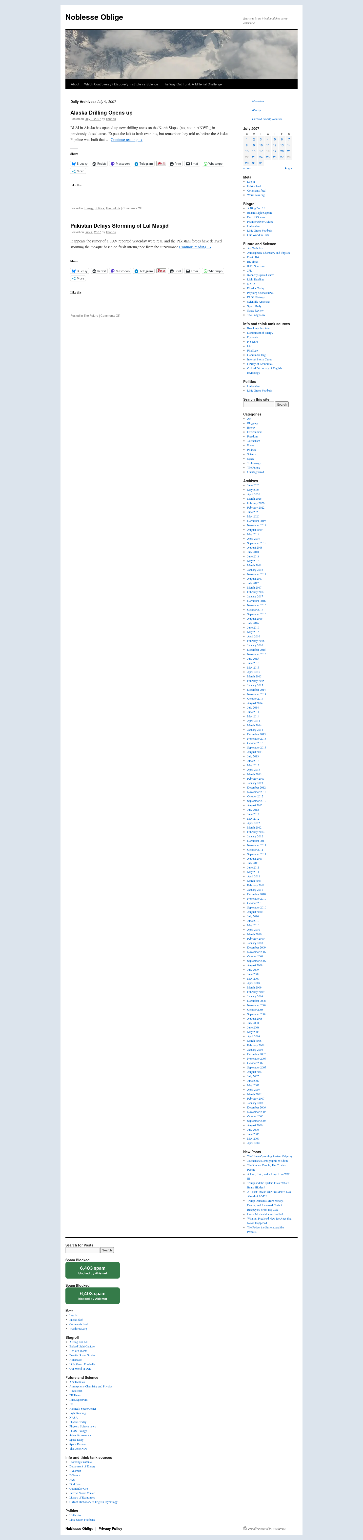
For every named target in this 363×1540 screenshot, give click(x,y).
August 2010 (254, 912)
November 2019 (256, 525)
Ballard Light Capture (259, 213)
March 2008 (254, 1041)
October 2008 (255, 1009)
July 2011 (253, 863)
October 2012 (255, 796)
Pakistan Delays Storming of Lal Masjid (119, 225)
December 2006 (256, 1107)
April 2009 (253, 983)
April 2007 (253, 1089)
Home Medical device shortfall (265, 1214)
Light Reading (255, 279)
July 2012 (253, 809)
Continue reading (126, 139)
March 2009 (254, 987)
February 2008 (255, 1045)
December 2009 (256, 947)
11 (268, 145)
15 (247, 151)
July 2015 (253, 658)
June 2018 (253, 556)
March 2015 (254, 676)
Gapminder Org (256, 355)
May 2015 (253, 667)
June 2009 (253, 974)
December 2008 (256, 1001)
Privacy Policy (110, 1528)
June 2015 (253, 663)
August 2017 (254, 578)
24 (261, 157)
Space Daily (254, 306)
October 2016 (255, 610)
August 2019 (254, 530)
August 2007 (254, 1072)
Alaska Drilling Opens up (101, 112)
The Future (113, 208)
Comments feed (256, 190)
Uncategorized (255, 472)
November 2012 (256, 792)
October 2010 (255, 903)
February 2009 (255, 992)
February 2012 (255, 832)
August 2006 (254, 1125)
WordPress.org (256, 195)
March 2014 (254, 725)
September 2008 (256, 1014)
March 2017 (254, 587)
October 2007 (255, 1063)
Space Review (255, 310)
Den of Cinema (256, 217)
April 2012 (253, 823)
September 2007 (256, 1067)
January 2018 (255, 570)
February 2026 (255, 503)
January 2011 (255, 889)
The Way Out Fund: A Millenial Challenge (192, 84)
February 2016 (255, 641)
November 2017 (256, 574)
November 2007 (256, 1058)
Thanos (111, 119)
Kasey (251, 445)
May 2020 (253, 516)
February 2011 (255, 885)
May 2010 (253, 925)
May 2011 (253, 872)
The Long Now (256, 315)
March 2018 (254, 565)
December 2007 (256, 1054)
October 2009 (255, 956)
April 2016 (253, 636)
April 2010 (253, 929)
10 (261, 145)
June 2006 (253, 1134)
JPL (249, 270)
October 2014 (255, 698)
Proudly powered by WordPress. (267, 1528)
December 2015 (256, 650)
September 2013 (256, 747)
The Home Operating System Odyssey (269, 1156)
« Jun (247, 168)
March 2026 (254, 498)
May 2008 (253, 1032)
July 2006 (253, 1129)
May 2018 (253, 561)
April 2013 (253, 769)
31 (261, 163)
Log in (251, 181)
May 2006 (253, 1138)
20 (282, 151)
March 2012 (254, 827)
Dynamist (253, 337)
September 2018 (256, 543)
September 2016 (256, 614)
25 (268, 157)
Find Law (253, 350)
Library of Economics (260, 364)
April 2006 (253, 1143)
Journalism (253, 441)
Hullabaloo (253, 226)
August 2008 (254, 1018)
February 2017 (255, 592)
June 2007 (253, 1081)
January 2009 (255, 996)
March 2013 (254, 774)
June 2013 (253, 761)
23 (254, 157)
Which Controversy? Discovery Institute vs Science (121, 84)
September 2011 (256, 854)
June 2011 (253, 867)
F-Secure (252, 341)
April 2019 (253, 538)
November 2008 (256, 1005)
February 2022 (255, 507)
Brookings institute (258, 328)
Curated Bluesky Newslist (267, 119)
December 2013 (256, 734)
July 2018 (253, 552)
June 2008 (253, 1027)
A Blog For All (256, 208)
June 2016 (253, 627)
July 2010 (253, 916)
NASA (251, 284)
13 (282, 145)
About (75, 84)
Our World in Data (258, 235)
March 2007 (254, 1094)
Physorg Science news (260, 293)
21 (289, 151)
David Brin (253, 257)
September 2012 (256, 801)
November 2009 (256, 952)
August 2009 (254, 965)
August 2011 (254, 858)
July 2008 (253, 1023)
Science (251, 454)
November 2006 (256, 1112)
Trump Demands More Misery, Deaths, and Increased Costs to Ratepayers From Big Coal (265, 1205)
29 (247, 163)
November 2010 (256, 898)
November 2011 (256, 845)
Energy (88, 208)
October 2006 (255, 1116)
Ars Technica (254, 248)
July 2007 (253, 1076)
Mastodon (258, 101)
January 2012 (255, 836)
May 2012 (253, 818)
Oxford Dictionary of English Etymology (93, 1502)
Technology (254, 463)
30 (254, 163)
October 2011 (255, 849)
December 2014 (256, 689)
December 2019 (256, 521)
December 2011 (256, 841)
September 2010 (256, 907)
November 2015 (256, 654)
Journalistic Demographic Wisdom (267, 1161)
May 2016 (253, 632)
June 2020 (253, 512)
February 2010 (255, 938)
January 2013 (255, 783)
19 (275, 151)
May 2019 (253, 534)
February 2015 (255, 681)
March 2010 (254, 934)
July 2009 (253, 969)
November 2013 (256, 738)
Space (250, 458)
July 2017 (253, 583)
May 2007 (253, 1085)
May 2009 (253, 978)
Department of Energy (260, 333)
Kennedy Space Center (260, 275)
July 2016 (253, 623)
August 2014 (254, 703)
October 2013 (255, 743)
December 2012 (256, 787)
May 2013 (253, 765)
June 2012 (253, 814)
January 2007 (255, 1103)
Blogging (252, 423)
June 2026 (253, 485)
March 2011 (254, 881)
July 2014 (253, 707)
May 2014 (253, 716)
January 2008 (255, 1049)
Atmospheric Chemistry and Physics (268, 253)
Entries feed (254, 186)
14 (289, 145)
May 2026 (253, 490)
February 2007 (255, 1098)
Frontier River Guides (260, 221)
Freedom (252, 436)
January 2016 (255, 645)
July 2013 (253, 756)
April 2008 (253, 1036)
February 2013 (255, 778)
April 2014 (253, 721)
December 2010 (256, 894)
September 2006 (256, 1121)
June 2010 (253, 921)
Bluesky (256, 110)
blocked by (97, 1272)
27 (282, 157)
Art (249, 418)
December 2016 (256, 601)
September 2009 (256, 961)
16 (254, 151)
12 (275, 145)
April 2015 (253, 672)
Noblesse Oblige (94, 16)
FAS (250, 346)
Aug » (289, 168)
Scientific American (258, 301)
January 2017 (255, 596)
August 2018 (254, 547)
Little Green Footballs (260, 230)
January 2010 (255, 943)
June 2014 (253, 712)
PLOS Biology (256, 297)
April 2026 (253, 494)
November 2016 (256, 605)
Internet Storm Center (259, 359)
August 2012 (254, 805)
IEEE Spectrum (256, 266)
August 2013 (254, 752)
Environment (254, 432)
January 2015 (255, 685)
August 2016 (254, 618)
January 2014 (255, 729)
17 (261, 151)
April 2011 (253, 876)
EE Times (253, 261)
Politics (99, 208)
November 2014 (256, 694)
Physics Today (255, 288)
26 (275, 157)
